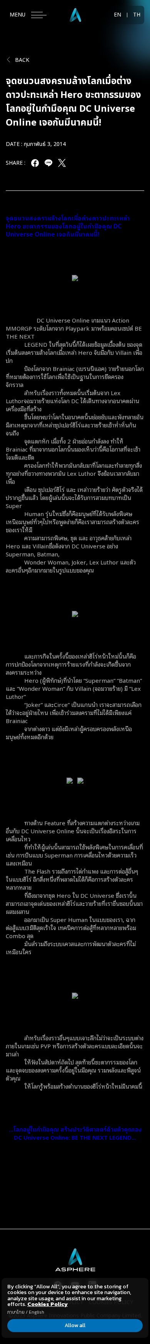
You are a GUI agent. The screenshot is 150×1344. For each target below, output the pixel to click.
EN (117, 15)
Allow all (75, 1325)
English (36, 1312)
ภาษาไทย (16, 1312)
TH (136, 15)
